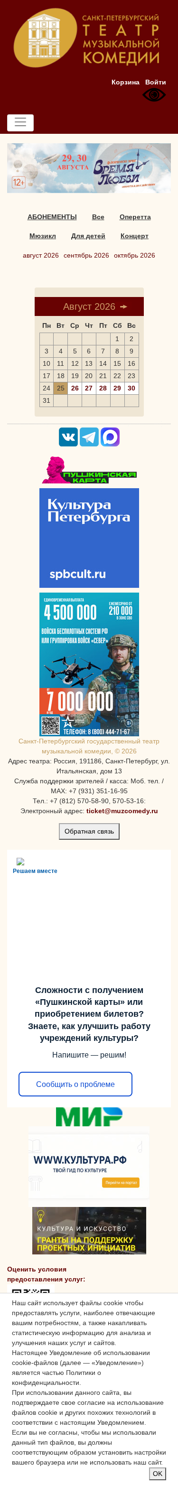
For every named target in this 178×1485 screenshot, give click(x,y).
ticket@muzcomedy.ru (122, 811)
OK (157, 1473)
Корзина (126, 82)
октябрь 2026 (134, 255)
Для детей (88, 236)
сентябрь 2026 (86, 255)
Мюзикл (42, 236)
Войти (155, 82)
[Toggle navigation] (20, 122)
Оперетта (135, 217)
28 (103, 388)
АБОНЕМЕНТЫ (52, 217)
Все (98, 217)
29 (117, 388)
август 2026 (41, 255)
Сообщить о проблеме (75, 1084)
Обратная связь (89, 831)
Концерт (135, 236)
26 (75, 388)
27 (89, 388)
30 (131, 388)
